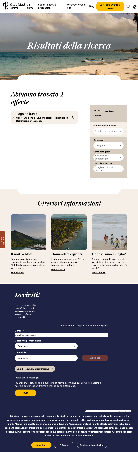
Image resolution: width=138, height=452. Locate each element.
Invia (25, 392)
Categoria (100, 145)
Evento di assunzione (106, 131)
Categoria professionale (28, 340)
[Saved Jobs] (128, 6)
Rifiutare (64, 445)
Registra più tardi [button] (74, 117)
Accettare (41, 445)
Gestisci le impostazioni (92, 445)
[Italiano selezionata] (134, 6)
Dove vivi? (20, 352)
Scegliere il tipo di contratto (104, 169)
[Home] (13, 6)
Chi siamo (30, 6)
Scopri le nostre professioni (47, 6)
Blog (91, 6)
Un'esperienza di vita (76, 6)
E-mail (19, 330)
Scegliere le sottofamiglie (101, 157)
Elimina (53, 369)
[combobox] (46, 346)
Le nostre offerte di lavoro (110, 6)
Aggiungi (95, 357)
